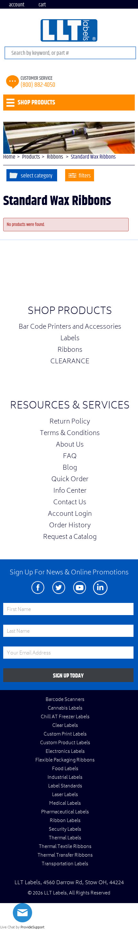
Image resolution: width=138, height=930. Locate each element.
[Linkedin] (100, 587)
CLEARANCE (69, 362)
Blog (70, 468)
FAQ (70, 457)
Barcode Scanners (65, 700)
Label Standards (65, 786)
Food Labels (65, 769)
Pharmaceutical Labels (65, 812)
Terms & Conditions (70, 434)
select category (36, 176)
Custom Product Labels (65, 743)
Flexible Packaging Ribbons (65, 760)
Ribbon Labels (65, 821)
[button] (122, 274)
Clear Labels (65, 725)
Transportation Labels (65, 864)
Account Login (70, 514)
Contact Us (69, 503)
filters (85, 176)
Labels (70, 339)
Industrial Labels (64, 777)
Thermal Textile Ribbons (65, 847)
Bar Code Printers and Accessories (70, 327)
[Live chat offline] (22, 921)
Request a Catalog (70, 537)
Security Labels (65, 829)
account (16, 4)
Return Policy (69, 422)
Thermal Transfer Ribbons (65, 855)
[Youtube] (79, 587)
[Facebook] (37, 587)
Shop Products (70, 311)
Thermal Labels (65, 838)
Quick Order (70, 480)
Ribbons (69, 350)
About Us (70, 445)
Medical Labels (65, 803)
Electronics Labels (65, 751)
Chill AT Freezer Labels (65, 717)
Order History (70, 526)
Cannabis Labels (65, 708)
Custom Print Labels (65, 734)
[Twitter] (58, 587)
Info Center (70, 491)
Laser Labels (65, 795)
